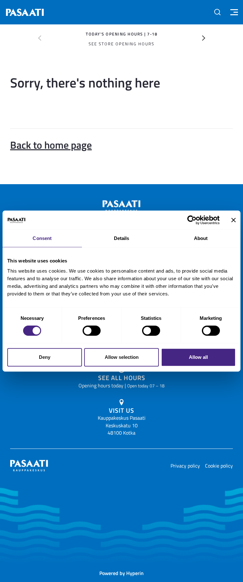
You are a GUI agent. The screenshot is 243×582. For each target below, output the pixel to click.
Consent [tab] (42, 238)
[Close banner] (233, 220)
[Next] (204, 38)
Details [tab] (121, 238)
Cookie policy (219, 465)
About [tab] (201, 238)
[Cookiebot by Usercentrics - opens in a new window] (192, 220)
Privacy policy (185, 465)
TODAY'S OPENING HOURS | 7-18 (121, 34)
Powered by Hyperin (121, 573)
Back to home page (51, 145)
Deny (44, 357)
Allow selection (122, 357)
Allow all (198, 357)
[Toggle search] (217, 12)
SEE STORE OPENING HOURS (121, 44)
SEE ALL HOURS (121, 377)
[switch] (92, 331)
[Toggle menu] (233, 12)
